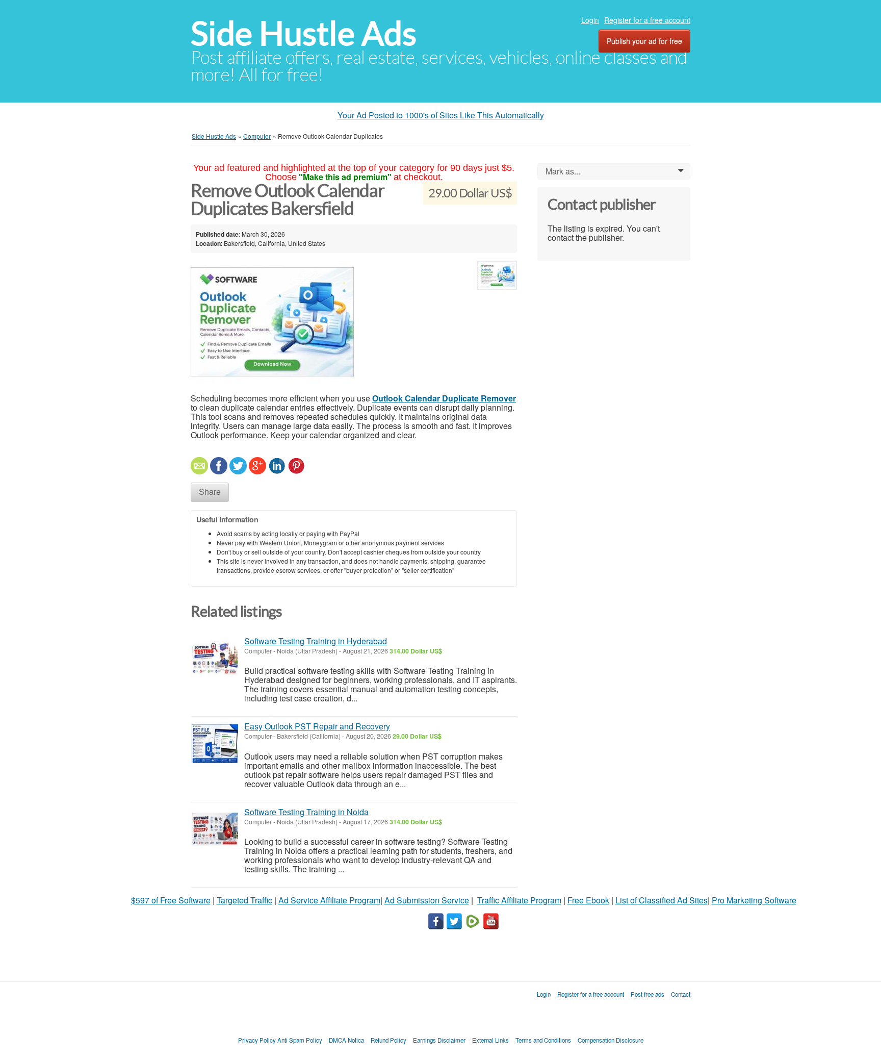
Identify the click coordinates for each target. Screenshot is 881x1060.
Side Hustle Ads (304, 33)
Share (210, 491)
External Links (490, 1040)
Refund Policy (388, 1040)
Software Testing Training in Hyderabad (315, 641)
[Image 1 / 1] (331, 322)
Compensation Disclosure (610, 1040)
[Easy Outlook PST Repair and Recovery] (215, 743)
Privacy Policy (257, 1040)
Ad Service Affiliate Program (329, 900)
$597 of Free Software (171, 900)
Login (590, 20)
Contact (680, 994)
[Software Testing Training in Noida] (215, 829)
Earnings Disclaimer (439, 1040)
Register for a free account (647, 20)
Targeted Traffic (244, 900)
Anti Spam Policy (299, 1040)
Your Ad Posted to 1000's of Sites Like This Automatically (441, 115)
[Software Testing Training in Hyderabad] (215, 658)
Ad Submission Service (426, 900)
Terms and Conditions (543, 1040)
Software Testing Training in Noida (306, 812)
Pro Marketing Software (754, 900)
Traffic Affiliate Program (519, 900)
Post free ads (647, 994)
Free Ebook (588, 900)
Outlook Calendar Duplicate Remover (444, 398)
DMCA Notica (346, 1040)
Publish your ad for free (644, 41)
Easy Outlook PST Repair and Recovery (317, 726)
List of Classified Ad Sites (661, 900)
